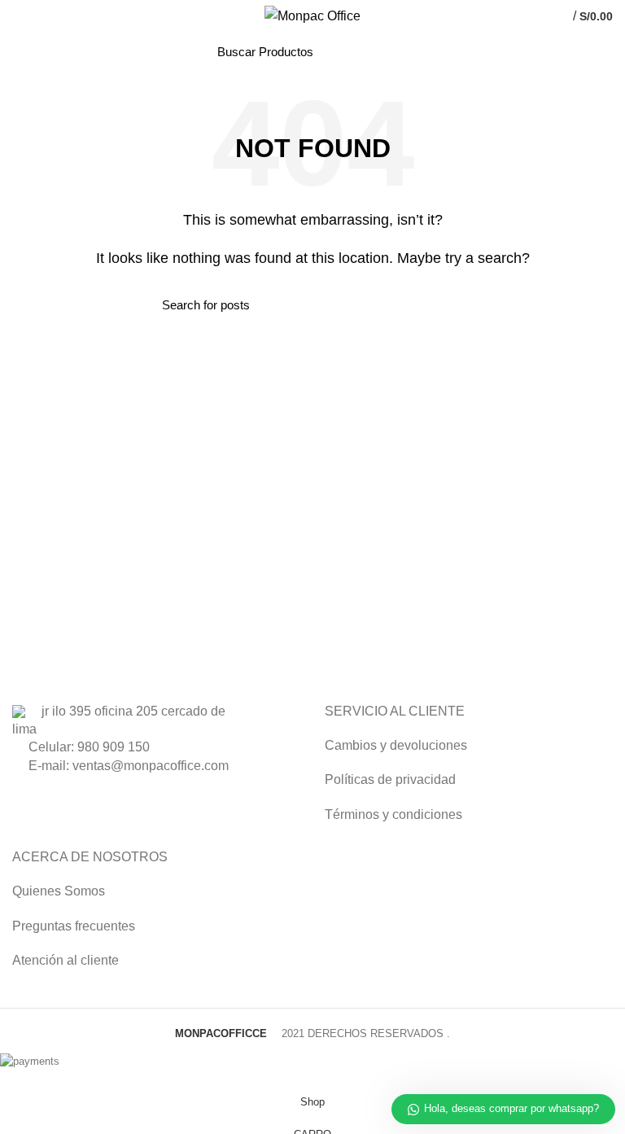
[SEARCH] (398, 51)
